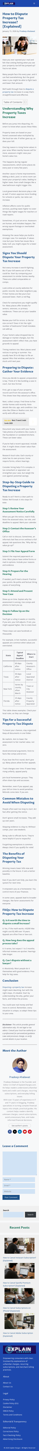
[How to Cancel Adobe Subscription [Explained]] (19, 1321)
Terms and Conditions (12, 1414)
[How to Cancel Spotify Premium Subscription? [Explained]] (19, 1271)
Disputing (6, 987)
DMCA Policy (8, 1411)
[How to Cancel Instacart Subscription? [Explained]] (19, 1246)
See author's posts (20, 1125)
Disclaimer (7, 1407)
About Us (7, 1383)
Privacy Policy (9, 1399)
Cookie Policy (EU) (10, 1403)
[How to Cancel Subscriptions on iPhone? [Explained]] (19, 1296)
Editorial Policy (9, 1427)
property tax (18, 987)
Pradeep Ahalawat (19, 1077)
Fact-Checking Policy (12, 1435)
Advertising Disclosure (12, 1439)
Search (30, 1214)
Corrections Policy (11, 1431)
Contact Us (8, 1386)
